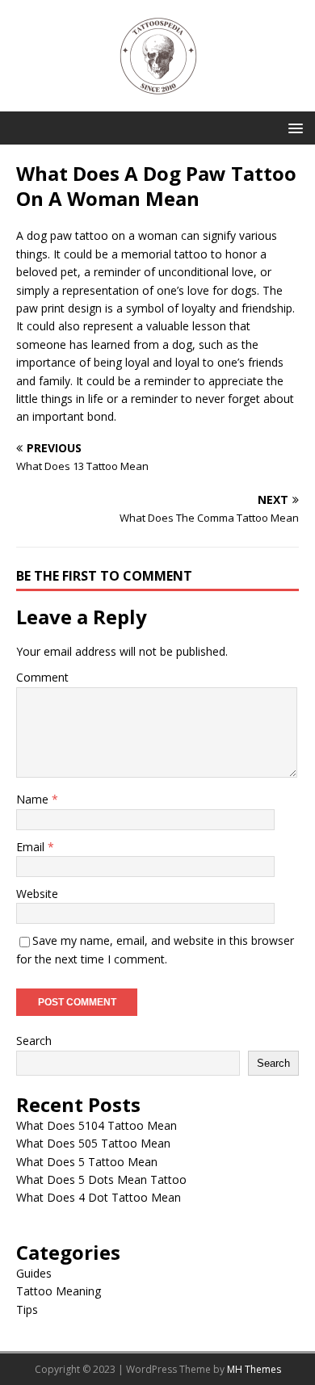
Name (34, 799)
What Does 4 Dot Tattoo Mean (98, 1197)
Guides (34, 1273)
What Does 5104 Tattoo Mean (96, 1125)
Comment (42, 677)
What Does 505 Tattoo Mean (93, 1143)
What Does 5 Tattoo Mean (87, 1161)
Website (37, 893)
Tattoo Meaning (58, 1291)
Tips (27, 1309)
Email (32, 846)
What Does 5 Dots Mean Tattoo (101, 1179)
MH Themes (254, 1369)
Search (34, 1040)
